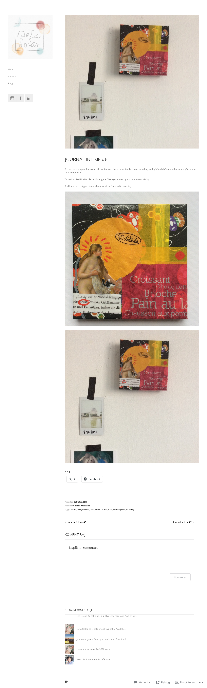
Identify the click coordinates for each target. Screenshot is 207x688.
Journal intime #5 (76, 522)
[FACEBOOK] (20, 98)
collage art (81, 509)
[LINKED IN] (29, 98)
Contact (12, 76)
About (11, 69)
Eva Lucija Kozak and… (88, 616)
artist (73, 509)
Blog (10, 83)
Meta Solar (82, 629)
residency (130, 509)
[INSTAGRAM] (12, 98)
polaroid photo (119, 509)
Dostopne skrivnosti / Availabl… (109, 629)
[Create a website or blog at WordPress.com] (66, 681)
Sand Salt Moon (85, 659)
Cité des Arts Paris (81, 506)
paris (110, 509)
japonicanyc (83, 639)
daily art (90, 509)
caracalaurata (84, 649)
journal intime (100, 509)
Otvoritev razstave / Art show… (121, 616)
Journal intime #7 (182, 522)
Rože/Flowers (103, 649)
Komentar (180, 577)
